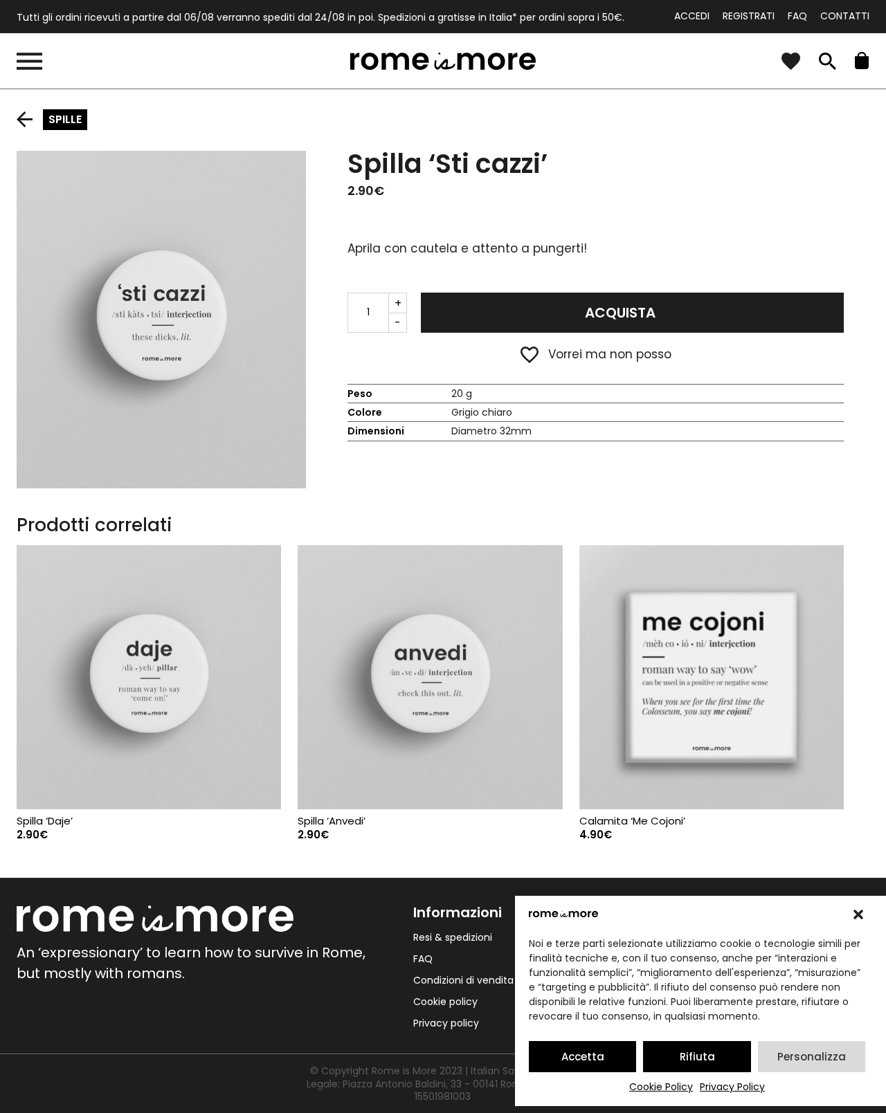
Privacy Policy (732, 1087)
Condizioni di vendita (463, 980)
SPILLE (65, 119)
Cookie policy (445, 1002)
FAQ (797, 16)
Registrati (749, 16)
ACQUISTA (620, 312)
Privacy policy (446, 1023)
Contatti (844, 16)
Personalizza (811, 1056)
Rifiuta (697, 1056)
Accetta (582, 1056)
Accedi (691, 16)
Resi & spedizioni (452, 937)
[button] (858, 914)
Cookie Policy (661, 1087)
